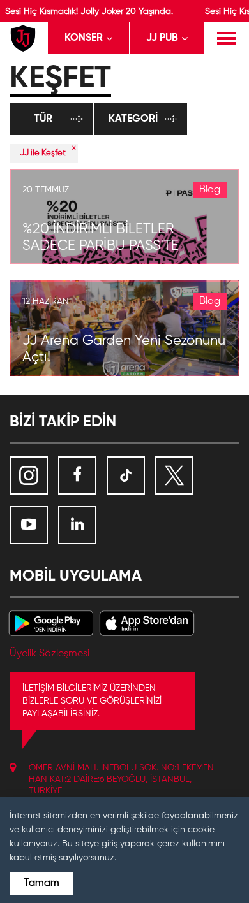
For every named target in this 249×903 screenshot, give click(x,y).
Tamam (41, 883)
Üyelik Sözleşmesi (49, 654)
